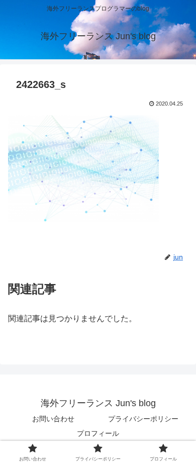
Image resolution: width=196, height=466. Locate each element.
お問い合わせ (53, 419)
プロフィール (98, 433)
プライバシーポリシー (143, 419)
